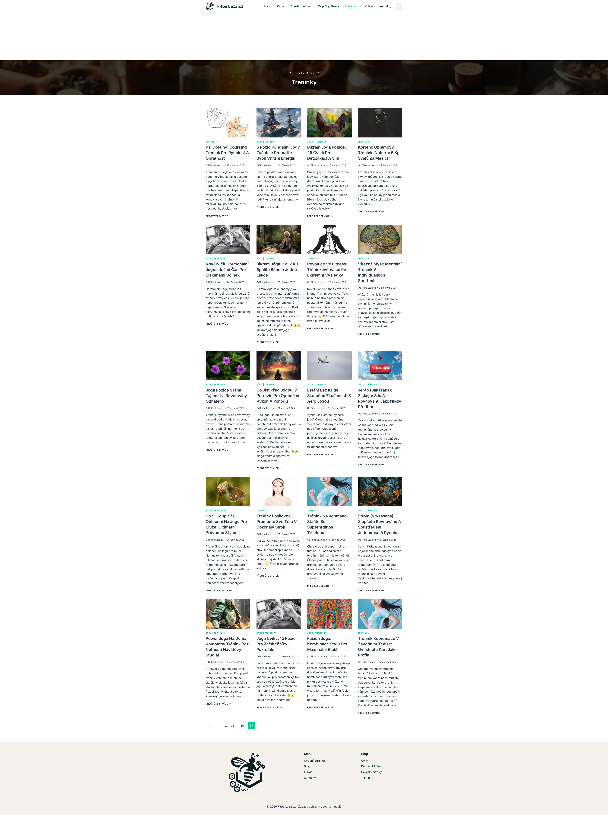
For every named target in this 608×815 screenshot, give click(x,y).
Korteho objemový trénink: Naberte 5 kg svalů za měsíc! (379, 153)
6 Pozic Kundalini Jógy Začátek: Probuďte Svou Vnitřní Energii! (278, 153)
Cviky (281, 6)
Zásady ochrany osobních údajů (320, 806)
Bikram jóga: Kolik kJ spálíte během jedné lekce (277, 269)
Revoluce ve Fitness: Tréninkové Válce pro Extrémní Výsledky (327, 269)
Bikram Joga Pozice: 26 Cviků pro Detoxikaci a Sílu (326, 153)
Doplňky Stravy (328, 6)
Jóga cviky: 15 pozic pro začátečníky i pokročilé (276, 644)
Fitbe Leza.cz (216, 165)
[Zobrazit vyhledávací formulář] (399, 6)
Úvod (267, 6)
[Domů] (290, 73)
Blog (307, 766)
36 (242, 725)
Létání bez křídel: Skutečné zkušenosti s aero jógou (329, 396)
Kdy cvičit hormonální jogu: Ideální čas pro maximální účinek (227, 269)
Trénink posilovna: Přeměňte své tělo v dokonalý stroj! (276, 521)
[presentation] (228, 122)
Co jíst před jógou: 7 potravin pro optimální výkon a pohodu (277, 396)
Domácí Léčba (370, 766)
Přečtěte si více (218, 216)
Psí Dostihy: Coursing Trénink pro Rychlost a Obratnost (227, 153)
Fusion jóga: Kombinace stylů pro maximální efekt (327, 644)
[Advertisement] (304, 36)
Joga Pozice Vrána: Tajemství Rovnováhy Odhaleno (226, 396)
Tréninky (211, 142)
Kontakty (385, 6)
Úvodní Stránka (314, 760)
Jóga (259, 142)
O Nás (369, 6)
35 (232, 725)
